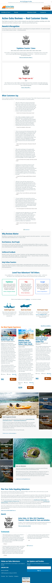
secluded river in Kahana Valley (40, 499)
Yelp (7, 576)
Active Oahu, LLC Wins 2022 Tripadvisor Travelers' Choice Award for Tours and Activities (34, 519)
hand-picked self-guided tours (20, 420)
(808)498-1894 (4, 567)
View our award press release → (26, 57)
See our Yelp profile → (26, 87)
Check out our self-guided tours (22, 479)
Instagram (16, 576)
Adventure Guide (31, 12)
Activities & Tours (5, 12)
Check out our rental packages (9, 433)
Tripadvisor (11, 576)
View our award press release (24, 525)
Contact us (27, 299)
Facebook (3, 576)
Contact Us (43, 12)
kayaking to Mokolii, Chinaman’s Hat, (11, 501)
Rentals (16, 12)
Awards (3, 514)
